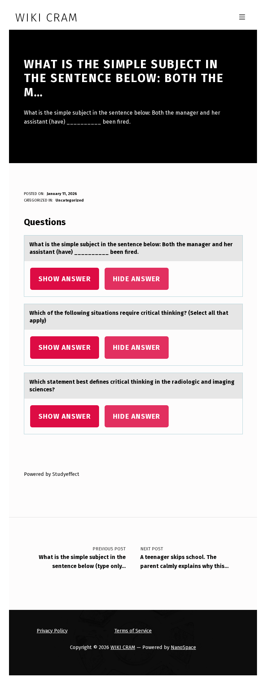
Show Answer (64, 279)
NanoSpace (183, 647)
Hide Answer (136, 279)
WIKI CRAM (122, 647)
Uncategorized (69, 200)
